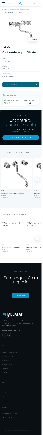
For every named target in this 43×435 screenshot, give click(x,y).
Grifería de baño (8, 364)
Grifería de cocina (8, 360)
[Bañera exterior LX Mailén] (12, 231)
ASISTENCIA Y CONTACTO (38, 3)
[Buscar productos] (28, 3)
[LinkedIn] (9, 335)
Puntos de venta (8, 393)
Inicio (4, 9)
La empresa (6, 389)
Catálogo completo (9, 352)
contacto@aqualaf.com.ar (12, 330)
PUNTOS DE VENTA (33, 3)
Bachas (5, 372)
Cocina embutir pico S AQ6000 (12, 193)
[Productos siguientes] (37, 179)
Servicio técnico (8, 417)
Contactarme (20, 295)
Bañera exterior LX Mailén (10, 247)
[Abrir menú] (3, 3)
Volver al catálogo (13, 12)
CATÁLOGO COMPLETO (8, 3)
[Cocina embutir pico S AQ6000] (16, 173)
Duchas (5, 368)
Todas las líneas (8, 356)
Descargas (6, 397)
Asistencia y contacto (10, 413)
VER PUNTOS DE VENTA (20, 137)
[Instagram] (4, 335)
